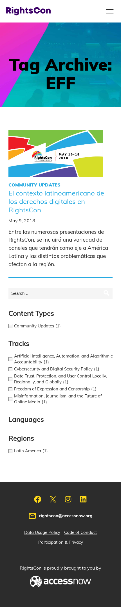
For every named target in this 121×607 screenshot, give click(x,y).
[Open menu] (109, 11)
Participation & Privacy (60, 542)
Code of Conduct (80, 532)
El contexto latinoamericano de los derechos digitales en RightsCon (56, 202)
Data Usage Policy (42, 532)
